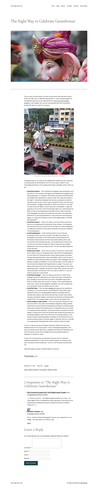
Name (26, 451)
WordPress (83, 483)
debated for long (53, 288)
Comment (28, 447)
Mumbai (50, 369)
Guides (47, 366)
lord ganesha (43, 369)
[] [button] (36, 356)
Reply (29, 408)
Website (26, 458)
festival (26, 369)
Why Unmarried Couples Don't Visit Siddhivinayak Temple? (46, 392)
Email (26, 455)
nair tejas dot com (17, 6)
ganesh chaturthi (34, 369)
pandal (55, 369)
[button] (36, 220)
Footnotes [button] (29, 356)
